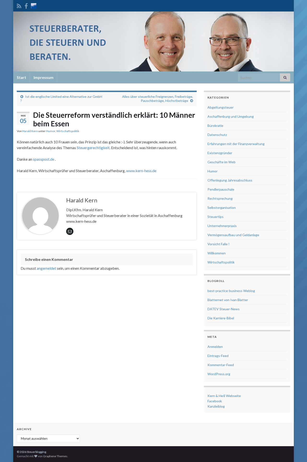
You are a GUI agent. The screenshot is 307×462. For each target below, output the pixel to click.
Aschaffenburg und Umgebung (230, 116)
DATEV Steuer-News (223, 309)
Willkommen (216, 253)
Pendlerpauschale (220, 189)
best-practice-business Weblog (231, 291)
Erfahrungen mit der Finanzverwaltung (236, 144)
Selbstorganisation (221, 207)
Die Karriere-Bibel (220, 318)
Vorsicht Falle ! (218, 244)
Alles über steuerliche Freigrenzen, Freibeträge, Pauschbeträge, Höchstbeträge (157, 98)
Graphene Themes (55, 456)
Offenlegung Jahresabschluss (229, 180)
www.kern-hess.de (141, 170)
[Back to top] (296, 451)
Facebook (214, 401)
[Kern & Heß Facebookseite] (26, 5)
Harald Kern (30, 131)
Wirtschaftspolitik (67, 131)
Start (21, 77)
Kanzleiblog (216, 406)
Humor (50, 131)
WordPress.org (218, 374)
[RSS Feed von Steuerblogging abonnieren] (19, 5)
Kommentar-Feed (220, 365)
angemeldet (46, 268)
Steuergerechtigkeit (93, 147)
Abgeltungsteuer (220, 107)
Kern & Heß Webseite (224, 396)
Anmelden (215, 347)
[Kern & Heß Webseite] (34, 5)
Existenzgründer (219, 153)
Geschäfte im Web (221, 162)
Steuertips (215, 217)
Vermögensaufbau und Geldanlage (233, 235)
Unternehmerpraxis (222, 226)
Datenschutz (217, 135)
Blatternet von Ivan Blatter (227, 300)
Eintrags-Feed (218, 356)
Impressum (43, 77)
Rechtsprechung (220, 198)
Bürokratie (215, 125)
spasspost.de (43, 159)
